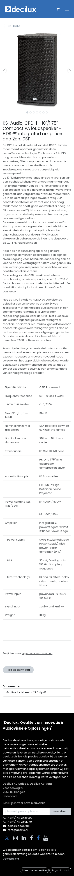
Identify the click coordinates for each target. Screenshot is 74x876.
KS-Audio (13, 26)
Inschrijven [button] (60, 811)
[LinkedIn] (24, 838)
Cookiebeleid (11, 858)
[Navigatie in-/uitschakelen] (66, 9)
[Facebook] (31, 838)
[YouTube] (45, 838)
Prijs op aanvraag (18, 670)
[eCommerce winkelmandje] (57, 9)
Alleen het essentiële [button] (34, 870)
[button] (3, 70)
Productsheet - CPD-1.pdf (28, 692)
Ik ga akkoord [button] (60, 870)
